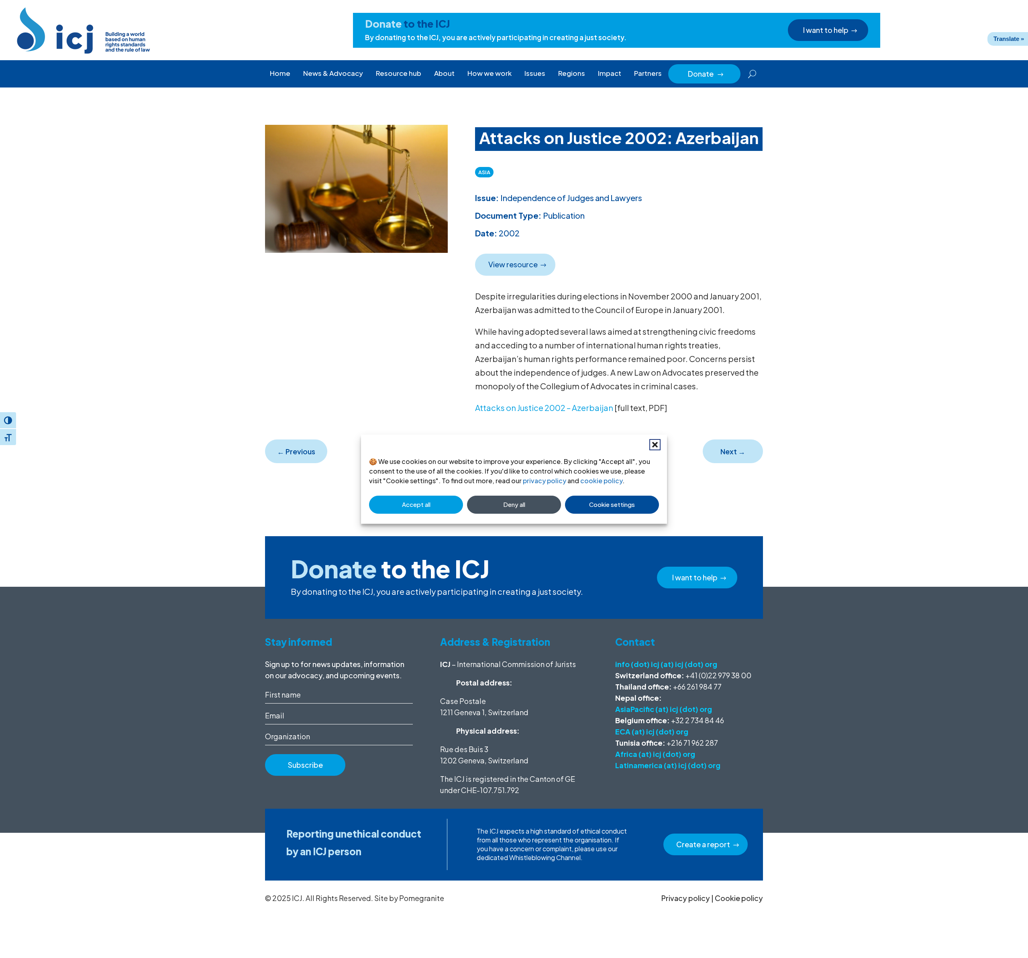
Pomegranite (421, 898)
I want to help (826, 30)
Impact (609, 73)
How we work (489, 73)
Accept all (416, 504)
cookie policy (601, 480)
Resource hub (398, 73)
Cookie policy (739, 898)
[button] (655, 445)
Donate (706, 73)
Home (280, 73)
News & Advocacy (333, 73)
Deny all (514, 504)
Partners (648, 73)
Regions (571, 73)
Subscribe (305, 764)
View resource (513, 264)
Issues (534, 73)
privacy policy (544, 480)
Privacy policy (685, 898)
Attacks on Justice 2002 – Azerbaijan (544, 408)
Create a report (703, 844)
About (444, 73)
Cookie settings (612, 504)
